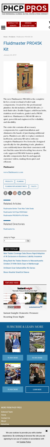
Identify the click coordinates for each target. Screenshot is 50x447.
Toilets (33, 186)
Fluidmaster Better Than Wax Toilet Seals (18, 209)
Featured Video (11, 283)
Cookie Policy (25, 442)
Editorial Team (7, 412)
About (3, 421)
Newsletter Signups (13, 24)
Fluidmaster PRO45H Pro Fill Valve (15, 215)
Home (5, 37)
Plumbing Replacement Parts (16, 186)
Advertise (5, 424)
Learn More (37, 390)
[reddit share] (15, 193)
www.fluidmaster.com (13, 172)
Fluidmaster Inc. (9, 229)
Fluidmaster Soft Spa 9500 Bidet (15, 212)
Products (12, 37)
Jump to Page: (9, 237)
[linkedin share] (19, 193)
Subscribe (13, 358)
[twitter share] (10, 193)
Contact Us (5, 418)
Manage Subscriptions (28, 24)
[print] (29, 193)
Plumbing (20, 181)
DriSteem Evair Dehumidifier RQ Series (19, 268)
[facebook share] (5, 193)
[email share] (24, 193)
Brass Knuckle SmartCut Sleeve (16, 272)
